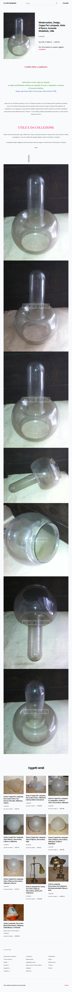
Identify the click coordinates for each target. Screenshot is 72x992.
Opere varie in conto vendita (11, 930)
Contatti (65, 3)
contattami (42, 49)
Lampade (42, 36)
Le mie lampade (10, 3)
